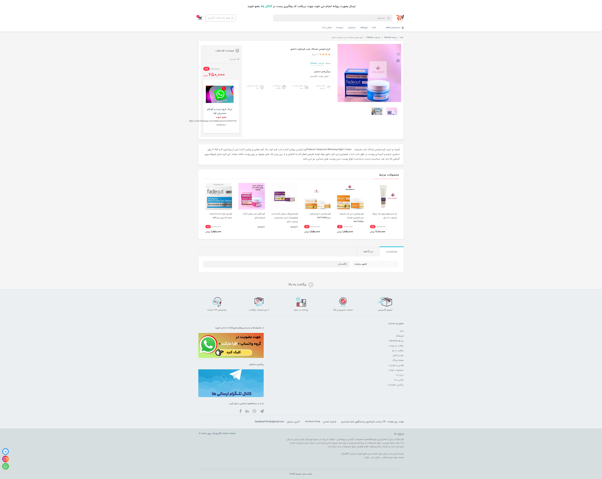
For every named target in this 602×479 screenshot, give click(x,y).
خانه (374, 27)
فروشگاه (363, 27)
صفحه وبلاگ (398, 360)
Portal (292, 474)
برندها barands (396, 340)
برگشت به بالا (297, 284)
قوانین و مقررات (396, 365)
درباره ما (339, 27)
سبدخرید (352, 27)
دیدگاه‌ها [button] (368, 252)
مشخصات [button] (391, 252)
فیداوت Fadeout (317, 63)
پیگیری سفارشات (396, 384)
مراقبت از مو (398, 350)
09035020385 (312, 421)
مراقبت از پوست (396, 345)
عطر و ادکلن (398, 355)
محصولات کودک (396, 370)
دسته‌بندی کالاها (393, 27)
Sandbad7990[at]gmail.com (269, 421)
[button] (202, 18)
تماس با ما (327, 27)
